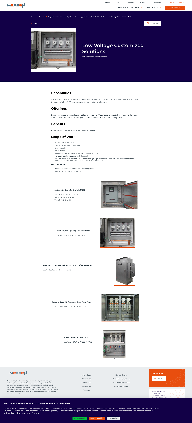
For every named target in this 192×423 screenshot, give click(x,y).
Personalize (113, 418)
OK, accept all (79, 418)
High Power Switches (55, 17)
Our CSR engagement (121, 379)
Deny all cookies (96, 418)
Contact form (160, 378)
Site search (157, 3)
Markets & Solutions (128, 8)
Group (107, 3)
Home (33, 17)
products (176, 7)
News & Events (121, 375)
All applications (86, 383)
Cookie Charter (17, 413)
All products (86, 375)
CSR (117, 3)
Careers (143, 3)
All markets (86, 379)
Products (42, 17)
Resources (152, 8)
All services (86, 386)
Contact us (154, 23)
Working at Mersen (121, 386)
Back (36, 23)
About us (86, 390)
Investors (130, 3)
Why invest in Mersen (121, 383)
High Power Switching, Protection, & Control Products (85, 17)
